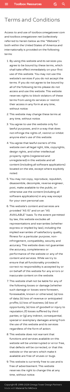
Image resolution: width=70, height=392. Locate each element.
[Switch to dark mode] (55, 4)
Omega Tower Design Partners (46, 384)
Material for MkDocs (26, 388)
